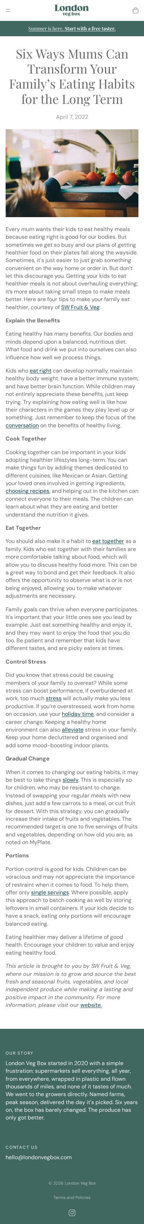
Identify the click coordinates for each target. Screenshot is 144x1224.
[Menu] (8, 10)
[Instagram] (72, 1213)
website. (91, 1005)
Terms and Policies (72, 1197)
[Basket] (135, 10)
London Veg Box (80, 1183)
